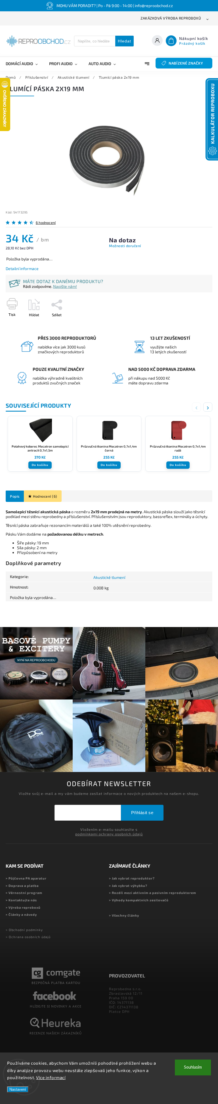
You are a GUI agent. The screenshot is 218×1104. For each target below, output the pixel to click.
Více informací (51, 1077)
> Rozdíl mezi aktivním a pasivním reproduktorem (152, 893)
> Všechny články (124, 915)
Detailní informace (22, 268)
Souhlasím (193, 1067)
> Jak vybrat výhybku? (128, 885)
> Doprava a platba (22, 885)
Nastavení (17, 1089)
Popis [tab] (15, 496)
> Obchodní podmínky (24, 930)
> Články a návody (21, 914)
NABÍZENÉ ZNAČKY (186, 63)
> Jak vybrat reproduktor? (132, 878)
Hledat (124, 41)
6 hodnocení (46, 222)
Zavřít (194, 324)
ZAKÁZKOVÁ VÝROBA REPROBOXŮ (171, 18)
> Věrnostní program (24, 893)
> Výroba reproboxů (23, 907)
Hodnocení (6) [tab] (45, 496)
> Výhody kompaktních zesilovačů (139, 900)
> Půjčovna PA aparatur (26, 878)
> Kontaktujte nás (21, 900)
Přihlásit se (142, 812)
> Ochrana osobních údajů (28, 937)
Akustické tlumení (109, 577)
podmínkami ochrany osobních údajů (109, 834)
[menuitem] (24, 64)
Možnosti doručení (125, 245)
